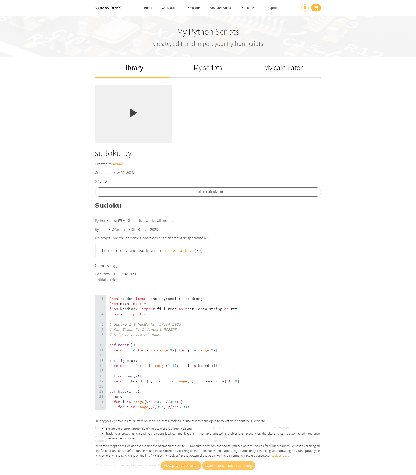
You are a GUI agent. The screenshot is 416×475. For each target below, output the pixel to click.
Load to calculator (208, 192)
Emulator (194, 8)
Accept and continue (181, 465)
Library (132, 68)
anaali (118, 163)
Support (273, 8)
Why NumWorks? (220, 8)
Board (148, 8)
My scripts (208, 67)
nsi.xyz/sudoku (178, 250)
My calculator (283, 67)
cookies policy (280, 456)
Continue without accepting (228, 465)
